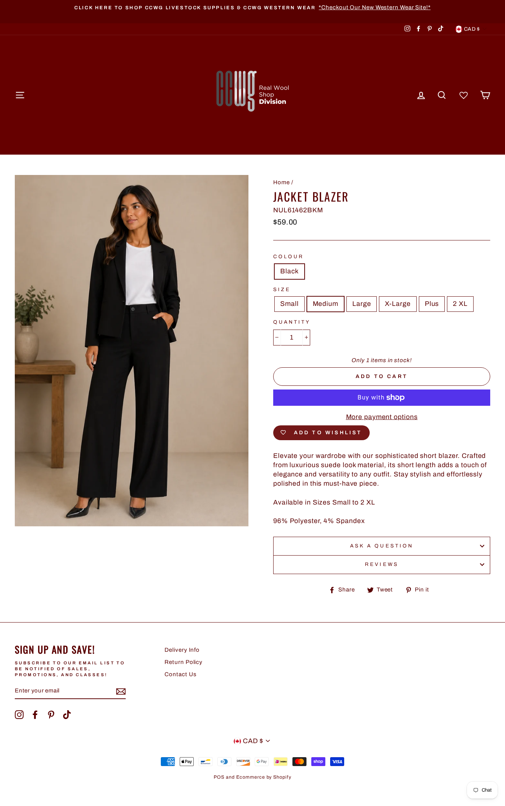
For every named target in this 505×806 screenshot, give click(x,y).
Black (289, 271)
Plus (432, 303)
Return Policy (184, 662)
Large (361, 303)
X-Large (397, 303)
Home (281, 182)
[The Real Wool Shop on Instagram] (19, 714)
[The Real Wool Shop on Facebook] (35, 714)
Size (282, 289)
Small (289, 303)
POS (219, 777)
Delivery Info (182, 650)
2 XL (460, 303)
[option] (252, 7)
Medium (325, 303)
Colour (288, 256)
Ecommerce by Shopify (263, 777)
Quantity (292, 322)
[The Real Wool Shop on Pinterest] (51, 714)
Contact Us (180, 674)
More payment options (382, 417)
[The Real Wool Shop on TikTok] (66, 714)
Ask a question (381, 546)
